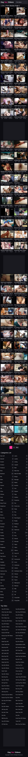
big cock (3, 17)
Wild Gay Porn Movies (21, 653)
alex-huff (6, 456)
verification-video (20, 571)
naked (20, 482)
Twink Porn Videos (20, 662)
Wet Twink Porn (19, 700)
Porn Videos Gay (5, 617)
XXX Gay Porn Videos (21, 679)
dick (6, 509)
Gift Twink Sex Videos (20, 647)
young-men (20, 600)
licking (20, 461)
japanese (6, 579)
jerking (6, 585)
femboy (6, 538)
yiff (20, 594)
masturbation (8, 95)
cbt (6, 488)
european (23, 251)
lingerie (20, 464)
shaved (20, 538)
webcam (20, 585)
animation (3, 50)
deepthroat (6, 506)
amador (6, 461)
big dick (7, 17)
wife (20, 588)
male (20, 467)
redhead (20, 523)
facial (22, 195)
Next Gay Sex (5, 676)
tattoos (20, 550)
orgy (20, 494)
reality (20, 520)
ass (19, 50)
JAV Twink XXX (5, 653)
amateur (6, 39)
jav (6, 582)
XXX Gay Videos (19, 691)
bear (6, 482)
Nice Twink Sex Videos (21, 620)
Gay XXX (4, 638)
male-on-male (20, 473)
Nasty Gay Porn (5, 662)
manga (20, 476)
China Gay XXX (5, 615)
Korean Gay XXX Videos (7, 635)
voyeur (20, 579)
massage (20, 479)
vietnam (20, 574)
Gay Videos (7, 2)
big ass (5, 107)
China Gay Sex (19, 671)
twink (24, 17)
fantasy (6, 535)
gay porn (23, 229)
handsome (6, 565)
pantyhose (20, 500)
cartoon (6, 485)
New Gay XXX (19, 688)
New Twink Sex (19, 709)
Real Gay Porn (5, 629)
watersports (20, 582)
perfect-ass (20, 506)
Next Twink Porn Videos (21, 626)
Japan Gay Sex (19, 703)
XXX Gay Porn (5, 691)
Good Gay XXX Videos (21, 718)
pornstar (19, 17)
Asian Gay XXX (19, 712)
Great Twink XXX (5, 644)
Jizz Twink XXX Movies (21, 629)
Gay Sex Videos (5, 674)
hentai (23, 107)
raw (20, 515)
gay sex (10, 84)
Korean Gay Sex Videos (7, 694)
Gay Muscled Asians (20, 609)
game (6, 544)
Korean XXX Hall (5, 632)
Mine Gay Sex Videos (20, 724)
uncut (20, 562)
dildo (6, 512)
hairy (6, 559)
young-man (20, 597)
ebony (6, 515)
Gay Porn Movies (19, 641)
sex (20, 532)
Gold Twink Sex (19, 635)
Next (17, 447)
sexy (2, 39)
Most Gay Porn (5, 659)
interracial (6, 574)
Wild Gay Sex (5, 718)
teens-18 (20, 553)
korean (6, 597)
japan (10, 362)
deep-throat (6, 503)
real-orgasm (20, 517)
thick (20, 556)
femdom (6, 541)
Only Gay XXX (5, 647)
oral (20, 488)
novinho (20, 485)
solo (7, 317)
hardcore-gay (6, 571)
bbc (6, 476)
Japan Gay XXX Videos (21, 676)
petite (20, 509)
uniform (20, 568)
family (6, 532)
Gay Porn (18, 697)
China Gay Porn (19, 623)
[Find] (26, 2)
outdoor (20, 497)
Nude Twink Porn (5, 688)
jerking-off (6, 588)
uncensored (20, 559)
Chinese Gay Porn (20, 668)
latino (20, 456)
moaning (10, 317)
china (7, 362)
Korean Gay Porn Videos (7, 697)
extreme (6, 526)
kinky (6, 591)
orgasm (20, 491)
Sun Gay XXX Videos (6, 700)
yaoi (20, 591)
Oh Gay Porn (5, 682)
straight (10, 107)
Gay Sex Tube (5, 712)
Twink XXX (18, 721)
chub (6, 497)
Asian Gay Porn (19, 617)
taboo (20, 544)
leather (20, 458)
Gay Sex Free (19, 659)
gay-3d (6, 553)
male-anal (20, 470)
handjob (6, 562)
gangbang (6, 547)
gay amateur (20, 351)
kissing (6, 594)
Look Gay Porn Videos (21, 682)
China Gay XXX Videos (7, 620)
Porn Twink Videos (20, 706)
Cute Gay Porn (19, 665)
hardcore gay (24, 295)
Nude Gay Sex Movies (21, 656)
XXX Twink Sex (19, 650)
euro (6, 520)
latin (6, 600)
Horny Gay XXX (5, 650)
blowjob (5, 28)
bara (6, 470)
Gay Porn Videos (5, 626)
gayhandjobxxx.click (20, 644)
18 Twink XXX (19, 674)
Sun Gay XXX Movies (20, 632)
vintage (20, 576)
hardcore (6, 568)
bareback (9, 50)
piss (20, 512)
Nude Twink (4, 671)
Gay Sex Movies (5, 665)
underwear (20, 565)
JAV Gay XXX (5, 709)
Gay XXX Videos (5, 609)
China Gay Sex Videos (7, 612)
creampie (23, 50)
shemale (20, 541)
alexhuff (6, 458)
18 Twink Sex (5, 724)
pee (20, 503)
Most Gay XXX (5, 656)
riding (20, 526)
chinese (3, 362)
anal (20, 28)
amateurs (6, 467)
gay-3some (6, 556)
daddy (6, 500)
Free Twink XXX (19, 694)
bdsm (16, 50)
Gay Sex (4, 703)
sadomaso (20, 529)
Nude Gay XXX (5, 641)
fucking (24, 118)
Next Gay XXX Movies (21, 612)
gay (16, 17)
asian (23, 28)
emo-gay (6, 517)
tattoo (20, 547)
